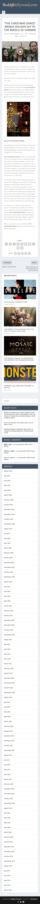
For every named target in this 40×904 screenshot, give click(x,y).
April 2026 (7, 490)
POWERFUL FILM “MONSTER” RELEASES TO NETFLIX (19, 386)
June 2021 (7, 765)
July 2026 (7, 476)
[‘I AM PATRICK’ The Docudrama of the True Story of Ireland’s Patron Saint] (20, 316)
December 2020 (9, 789)
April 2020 (7, 827)
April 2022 (7, 717)
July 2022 (7, 702)
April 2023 (7, 659)
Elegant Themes (16, 899)
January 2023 (8, 673)
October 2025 (8, 519)
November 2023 (9, 625)
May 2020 (7, 823)
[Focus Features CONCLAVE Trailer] (20, 289)
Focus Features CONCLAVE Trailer (16, 302)
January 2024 (8, 615)
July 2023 (7, 644)
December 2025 (9, 509)
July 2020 (7, 813)
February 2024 (8, 611)
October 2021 (8, 745)
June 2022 (7, 707)
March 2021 (8, 779)
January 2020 (8, 842)
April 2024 (7, 601)
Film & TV (33, 34)
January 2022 (8, 731)
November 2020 (9, 794)
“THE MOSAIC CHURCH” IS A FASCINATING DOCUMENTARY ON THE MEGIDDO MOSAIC (19, 359)
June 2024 (7, 591)
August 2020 (8, 808)
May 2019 (7, 880)
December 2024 (9, 562)
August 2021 (8, 755)
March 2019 (8, 890)
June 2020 (7, 818)
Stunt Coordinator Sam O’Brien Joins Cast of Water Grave (18, 423)
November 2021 (9, 741)
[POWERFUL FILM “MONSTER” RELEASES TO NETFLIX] (20, 374)
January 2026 (8, 505)
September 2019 (9, 861)
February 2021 (8, 784)
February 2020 (8, 837)
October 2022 (8, 688)
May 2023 (7, 654)
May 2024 (7, 596)
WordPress (34, 899)
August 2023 (8, 639)
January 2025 (8, 558)
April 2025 (7, 543)
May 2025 (7, 538)
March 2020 (8, 832)
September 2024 (9, 577)
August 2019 (8, 866)
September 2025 (9, 524)
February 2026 (8, 500)
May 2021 (7, 769)
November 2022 (9, 683)
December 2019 (9, 847)
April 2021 (7, 774)
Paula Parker (15, 34)
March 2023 (8, 664)
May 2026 (7, 485)
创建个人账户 (8, 444)
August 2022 (8, 697)
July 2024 (7, 586)
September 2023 (9, 635)
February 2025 (8, 553)
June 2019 (7, 875)
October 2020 (8, 798)
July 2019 (7, 871)
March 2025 (8, 548)
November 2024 (9, 567)
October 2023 (8, 630)
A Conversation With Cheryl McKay (18, 445)
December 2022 (9, 678)
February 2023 (8, 668)
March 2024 (8, 606)
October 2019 (8, 856)
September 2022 (9, 692)
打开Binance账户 (9, 451)
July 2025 (7, 533)
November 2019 (9, 851)
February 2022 (8, 726)
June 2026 (7, 480)
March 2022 (8, 721)
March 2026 (8, 495)
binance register (9, 457)
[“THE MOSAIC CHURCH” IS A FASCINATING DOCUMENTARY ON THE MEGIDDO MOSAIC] (20, 345)
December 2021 (9, 736)
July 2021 (7, 760)
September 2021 (9, 750)
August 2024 (8, 582)
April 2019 (7, 885)
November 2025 (9, 514)
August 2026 (8, 471)
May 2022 (7, 712)
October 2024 (8, 572)
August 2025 (8, 529)
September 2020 (9, 803)
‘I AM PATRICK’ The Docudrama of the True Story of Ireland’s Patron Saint (19, 330)
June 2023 (7, 649)
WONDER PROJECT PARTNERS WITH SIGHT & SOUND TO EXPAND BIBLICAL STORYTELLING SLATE (18, 431)
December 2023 (9, 620)
